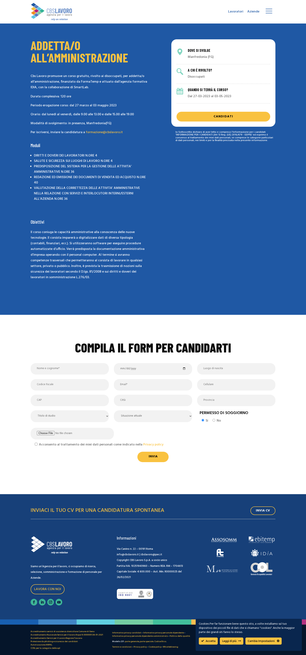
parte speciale (146, 641)
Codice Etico (160, 641)
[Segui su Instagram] (50, 602)
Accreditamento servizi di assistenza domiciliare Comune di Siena (63, 631)
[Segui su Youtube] (59, 602)
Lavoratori (235, 11)
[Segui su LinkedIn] (42, 602)
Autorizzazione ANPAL (41, 644)
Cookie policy (155, 647)
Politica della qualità (180, 636)
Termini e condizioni (122, 647)
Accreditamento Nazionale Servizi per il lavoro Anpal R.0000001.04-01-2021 (67, 634)
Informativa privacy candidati (126, 632)
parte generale (132, 641)
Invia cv (263, 510)
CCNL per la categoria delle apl (45, 648)
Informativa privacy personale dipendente (163, 632)
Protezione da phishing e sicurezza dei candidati (54, 641)
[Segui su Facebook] (34, 602)
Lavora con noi (47, 589)
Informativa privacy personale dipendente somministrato (140, 636)
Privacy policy (153, 444)
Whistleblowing (170, 647)
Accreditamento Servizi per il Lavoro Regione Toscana (56, 638)
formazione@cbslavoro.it (104, 132)
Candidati (223, 116)
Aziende (253, 11)
